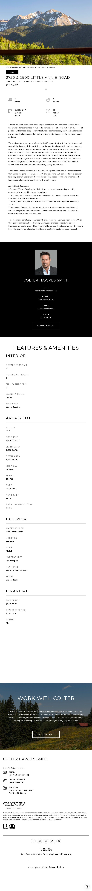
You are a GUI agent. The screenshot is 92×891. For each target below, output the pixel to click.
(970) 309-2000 (46, 300)
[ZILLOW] (52, 841)
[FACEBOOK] (33, 841)
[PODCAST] (59, 841)
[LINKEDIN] (46, 841)
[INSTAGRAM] (39, 841)
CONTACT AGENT (46, 326)
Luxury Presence (62, 854)
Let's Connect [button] (46, 734)
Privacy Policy (56, 867)
